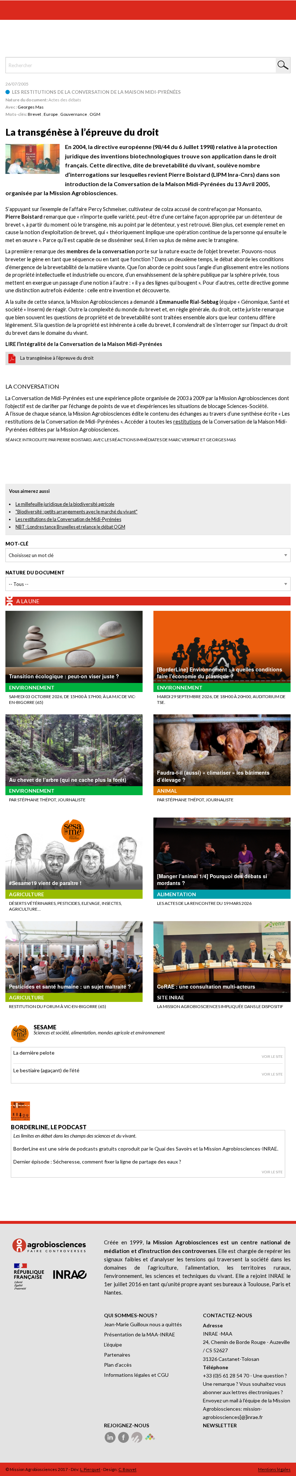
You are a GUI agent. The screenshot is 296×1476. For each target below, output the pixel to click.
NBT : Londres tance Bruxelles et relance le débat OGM (70, 527)
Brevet (34, 114)
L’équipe (113, 1344)
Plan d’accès (118, 1365)
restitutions (187, 422)
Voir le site (272, 1056)
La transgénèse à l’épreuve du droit (56, 358)
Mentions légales (274, 1469)
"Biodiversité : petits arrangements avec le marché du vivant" (77, 511)
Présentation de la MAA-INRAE (139, 1334)
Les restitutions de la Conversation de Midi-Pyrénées (68, 519)
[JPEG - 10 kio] (32, 158)
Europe (51, 114)
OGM (95, 114)
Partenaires (117, 1355)
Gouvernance (73, 114)
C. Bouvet (127, 1469)
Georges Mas (31, 107)
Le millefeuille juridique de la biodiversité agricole (65, 504)
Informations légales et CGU (136, 1375)
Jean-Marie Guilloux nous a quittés (143, 1324)
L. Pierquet (90, 1469)
